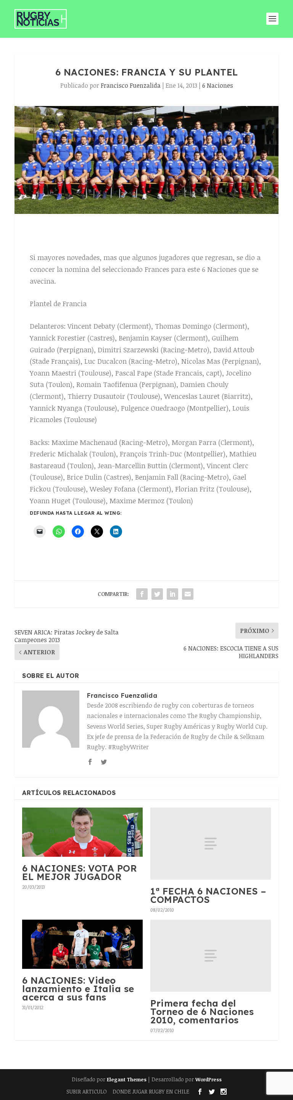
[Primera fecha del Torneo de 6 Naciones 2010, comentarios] (210, 956)
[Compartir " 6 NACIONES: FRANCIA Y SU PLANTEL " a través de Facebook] (142, 594)
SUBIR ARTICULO (86, 1091)
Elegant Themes (126, 1079)
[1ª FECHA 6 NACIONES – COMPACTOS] (210, 844)
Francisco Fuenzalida (131, 85)
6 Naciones (217, 85)
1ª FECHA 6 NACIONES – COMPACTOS (208, 895)
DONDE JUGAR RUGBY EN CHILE (151, 1091)
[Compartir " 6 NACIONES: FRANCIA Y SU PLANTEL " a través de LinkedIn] (172, 594)
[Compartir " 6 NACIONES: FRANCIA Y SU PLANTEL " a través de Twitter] (157, 594)
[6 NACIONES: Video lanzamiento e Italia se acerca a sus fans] (82, 944)
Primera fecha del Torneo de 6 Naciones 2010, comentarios (202, 1011)
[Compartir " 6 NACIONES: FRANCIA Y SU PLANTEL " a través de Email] (187, 594)
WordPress (208, 1079)
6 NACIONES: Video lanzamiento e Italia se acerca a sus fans (78, 988)
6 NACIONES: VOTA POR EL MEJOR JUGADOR (79, 872)
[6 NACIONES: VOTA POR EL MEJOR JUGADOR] (82, 832)
